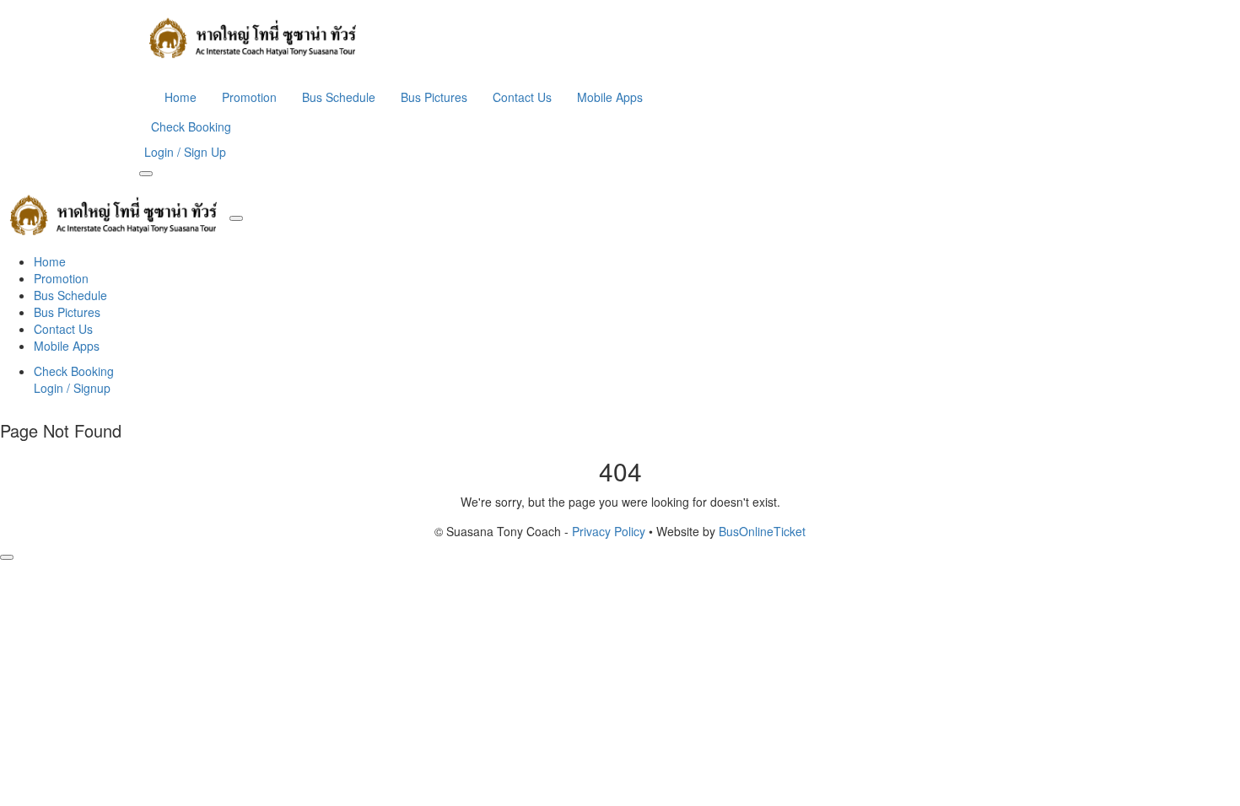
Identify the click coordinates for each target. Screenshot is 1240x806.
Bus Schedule (338, 97)
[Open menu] (146, 173)
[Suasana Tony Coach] (620, 38)
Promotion (249, 97)
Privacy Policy (608, 531)
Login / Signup (72, 387)
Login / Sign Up (185, 151)
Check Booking (191, 126)
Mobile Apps (610, 97)
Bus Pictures (434, 97)
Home (180, 97)
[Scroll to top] (6, 557)
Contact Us (522, 97)
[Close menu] (236, 218)
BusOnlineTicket (762, 531)
